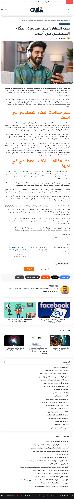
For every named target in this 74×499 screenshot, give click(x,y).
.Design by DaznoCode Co (8, 496)
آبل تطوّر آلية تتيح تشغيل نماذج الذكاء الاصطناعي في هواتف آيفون (14, 349)
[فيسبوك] (55, 291)
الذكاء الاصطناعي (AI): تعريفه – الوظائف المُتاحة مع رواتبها (61, 349)
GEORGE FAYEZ (63, 38)
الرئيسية (66, 20)
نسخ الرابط (29, 269)
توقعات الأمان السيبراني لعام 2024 (62, 248)
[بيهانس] (46, 291)
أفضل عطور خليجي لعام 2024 (57, 2)
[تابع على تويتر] (57, 38)
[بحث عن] (72, 10)
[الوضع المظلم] (68, 10)
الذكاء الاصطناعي (55, 20)
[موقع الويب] (57, 291)
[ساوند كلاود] (44, 291)
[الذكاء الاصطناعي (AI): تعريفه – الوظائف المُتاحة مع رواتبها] (60, 340)
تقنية (62, 20)
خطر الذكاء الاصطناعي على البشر (39, 247)
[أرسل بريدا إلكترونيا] (56, 38)
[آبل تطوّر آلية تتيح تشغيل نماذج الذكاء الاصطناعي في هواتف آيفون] (14, 340)
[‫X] (53, 291)
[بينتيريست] (48, 291)
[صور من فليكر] (50, 291)
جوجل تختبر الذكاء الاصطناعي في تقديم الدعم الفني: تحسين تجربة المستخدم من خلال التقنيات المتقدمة (17, 250)
